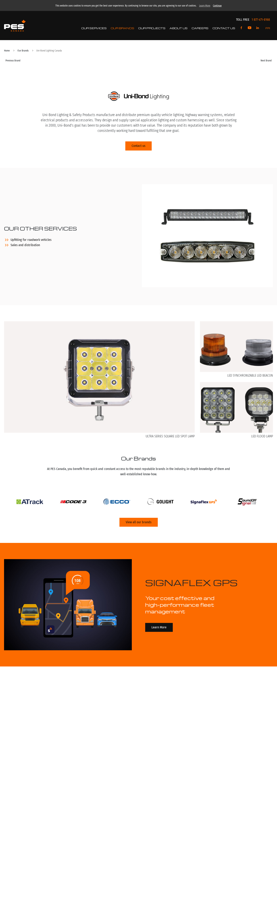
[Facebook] (241, 28)
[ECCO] (117, 503)
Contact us (138, 146)
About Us (179, 28)
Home (7, 50)
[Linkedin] (258, 28)
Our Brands (122, 28)
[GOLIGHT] (160, 503)
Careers (200, 28)
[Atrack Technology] (30, 503)
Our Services (94, 28)
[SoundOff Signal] (247, 503)
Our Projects (151, 28)
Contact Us (224, 28)
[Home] (15, 25)
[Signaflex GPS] (204, 503)
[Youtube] (249, 28)
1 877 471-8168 (261, 19)
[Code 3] (73, 503)
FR (267, 28)
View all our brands (138, 522)
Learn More (204, 5)
